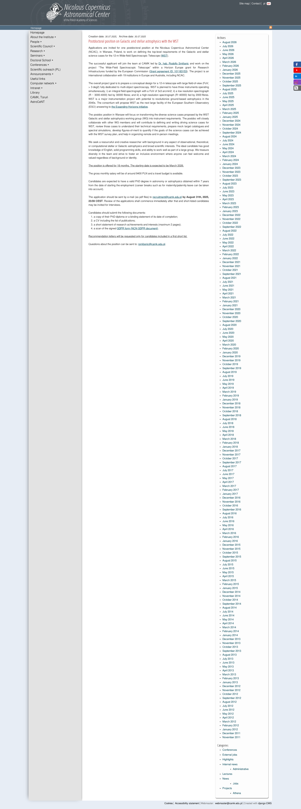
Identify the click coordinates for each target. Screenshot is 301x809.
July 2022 (227, 234)
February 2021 (230, 301)
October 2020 (230, 317)
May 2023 (228, 195)
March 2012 (229, 721)
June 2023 (228, 191)
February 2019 (230, 395)
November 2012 (231, 690)
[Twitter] (296, 89)
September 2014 (231, 604)
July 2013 (227, 659)
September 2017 (231, 462)
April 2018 (228, 435)
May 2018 (228, 431)
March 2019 (229, 392)
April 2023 (228, 199)
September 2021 (231, 274)
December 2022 (231, 215)
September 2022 (231, 227)
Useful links (37, 78)
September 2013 (231, 651)
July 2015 (227, 564)
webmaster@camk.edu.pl (228, 803)
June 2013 (228, 662)
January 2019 (230, 399)
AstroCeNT (37, 102)
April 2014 (228, 623)
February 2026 (230, 66)
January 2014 (230, 635)
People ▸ (36, 41)
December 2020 (231, 309)
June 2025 (228, 97)
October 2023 (230, 176)
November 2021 (231, 266)
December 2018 (231, 403)
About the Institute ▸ (43, 37)
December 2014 (231, 592)
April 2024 (228, 152)
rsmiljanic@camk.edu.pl (151, 244)
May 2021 (228, 289)
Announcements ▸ (42, 74)
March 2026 (229, 62)
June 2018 (228, 427)
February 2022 (230, 254)
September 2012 (231, 698)
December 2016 (231, 497)
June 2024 (228, 144)
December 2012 (231, 686)
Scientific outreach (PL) (45, 69)
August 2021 (229, 278)
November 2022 (231, 219)
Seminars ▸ (37, 55)
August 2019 (229, 372)
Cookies (168, 803)
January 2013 (230, 682)
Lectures (227, 774)
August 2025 (229, 89)
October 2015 (230, 552)
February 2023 (230, 207)
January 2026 (230, 70)
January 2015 (230, 588)
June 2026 (228, 50)
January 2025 (230, 117)
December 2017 (231, 450)
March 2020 (229, 344)
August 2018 (229, 419)
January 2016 (230, 541)
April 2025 (228, 105)
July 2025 (227, 93)
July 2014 (227, 611)
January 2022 (230, 258)
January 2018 (230, 447)
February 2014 (230, 631)
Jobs (235, 783)
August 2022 (229, 230)
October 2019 (230, 364)
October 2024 (230, 128)
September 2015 (231, 556)
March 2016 (229, 533)
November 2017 (231, 454)
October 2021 (230, 270)
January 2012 (230, 729)
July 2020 (227, 329)
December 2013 (231, 639)
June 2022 (228, 238)
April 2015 (228, 576)
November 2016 (231, 501)
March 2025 (229, 109)
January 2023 (230, 211)
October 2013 (230, 647)
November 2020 (231, 313)
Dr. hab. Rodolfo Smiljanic (174, 63)
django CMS (265, 803)
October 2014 (230, 600)
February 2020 (230, 348)
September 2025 (231, 85)
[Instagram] (296, 83)
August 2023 (229, 183)
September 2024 (231, 132)
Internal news (229, 764)
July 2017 (227, 470)
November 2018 (231, 407)
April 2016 (228, 529)
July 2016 (227, 517)
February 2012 (230, 725)
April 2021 (228, 293)
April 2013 (228, 670)
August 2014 (229, 607)
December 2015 (231, 545)
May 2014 (228, 619)
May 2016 (228, 525)
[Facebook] (296, 65)
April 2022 (228, 246)
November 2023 (231, 172)
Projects (227, 788)
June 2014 (228, 615)
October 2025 (230, 81)
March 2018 (229, 439)
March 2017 (229, 486)
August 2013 (229, 655)
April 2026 (228, 58)
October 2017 (230, 458)
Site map (244, 3)
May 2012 (228, 713)
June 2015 (228, 568)
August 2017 (229, 466)
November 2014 (231, 596)
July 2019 (227, 376)
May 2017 (228, 478)
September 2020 (231, 321)
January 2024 (230, 164)
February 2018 (230, 442)
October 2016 (230, 505)
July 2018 (227, 423)
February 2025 (230, 113)
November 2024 (231, 125)
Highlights (227, 759)
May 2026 (228, 54)
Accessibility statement (187, 803)
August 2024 (229, 136)
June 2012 (228, 709)
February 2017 (230, 490)
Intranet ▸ (36, 88)
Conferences (229, 750)
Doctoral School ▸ (41, 60)
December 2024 (231, 121)
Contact (256, 3)
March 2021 (229, 297)
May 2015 (228, 572)
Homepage (37, 32)
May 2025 (228, 101)
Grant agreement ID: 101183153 (168, 71)
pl (264, 3)
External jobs (229, 755)
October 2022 (230, 223)
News (225, 778)
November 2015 (231, 549)
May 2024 (228, 148)
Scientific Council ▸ (42, 46)
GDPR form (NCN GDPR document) (137, 228)
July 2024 (227, 140)
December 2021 (231, 262)
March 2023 (229, 203)
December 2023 (231, 168)
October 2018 (230, 411)
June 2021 (228, 285)
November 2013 (231, 643)
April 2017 (228, 482)
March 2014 (229, 627)
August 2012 (229, 702)
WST (164, 55)
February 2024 (230, 160)
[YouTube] (296, 71)
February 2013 (230, 678)
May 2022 (228, 242)
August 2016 (229, 513)
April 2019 (228, 388)
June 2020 (228, 333)
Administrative (241, 769)
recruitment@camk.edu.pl (167, 197)
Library (35, 92)
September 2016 (231, 509)
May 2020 (228, 337)
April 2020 (228, 340)
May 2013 (228, 666)
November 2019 (231, 360)
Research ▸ (37, 51)
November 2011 (231, 737)
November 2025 (231, 77)
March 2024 (229, 156)
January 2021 (230, 305)
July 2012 (227, 706)
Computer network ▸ (43, 83)
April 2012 (228, 717)
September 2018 (231, 415)
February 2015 (230, 584)
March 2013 (229, 674)
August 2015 (229, 560)
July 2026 (227, 46)
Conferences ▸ (39, 65)
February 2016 (230, 537)
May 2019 (228, 384)
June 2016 (228, 521)
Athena (237, 793)
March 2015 (229, 580)
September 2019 (231, 368)
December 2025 (231, 73)
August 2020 (229, 325)
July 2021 (227, 282)
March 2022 (229, 250)
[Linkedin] (296, 77)
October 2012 (230, 694)
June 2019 (228, 380)
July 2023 (227, 187)
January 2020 (230, 352)
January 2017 (230, 494)
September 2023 (231, 180)
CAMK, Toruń (39, 97)
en (268, 3)
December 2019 (231, 356)
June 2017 (228, 474)
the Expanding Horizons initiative (129, 107)
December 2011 (231, 733)
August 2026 (229, 42)
